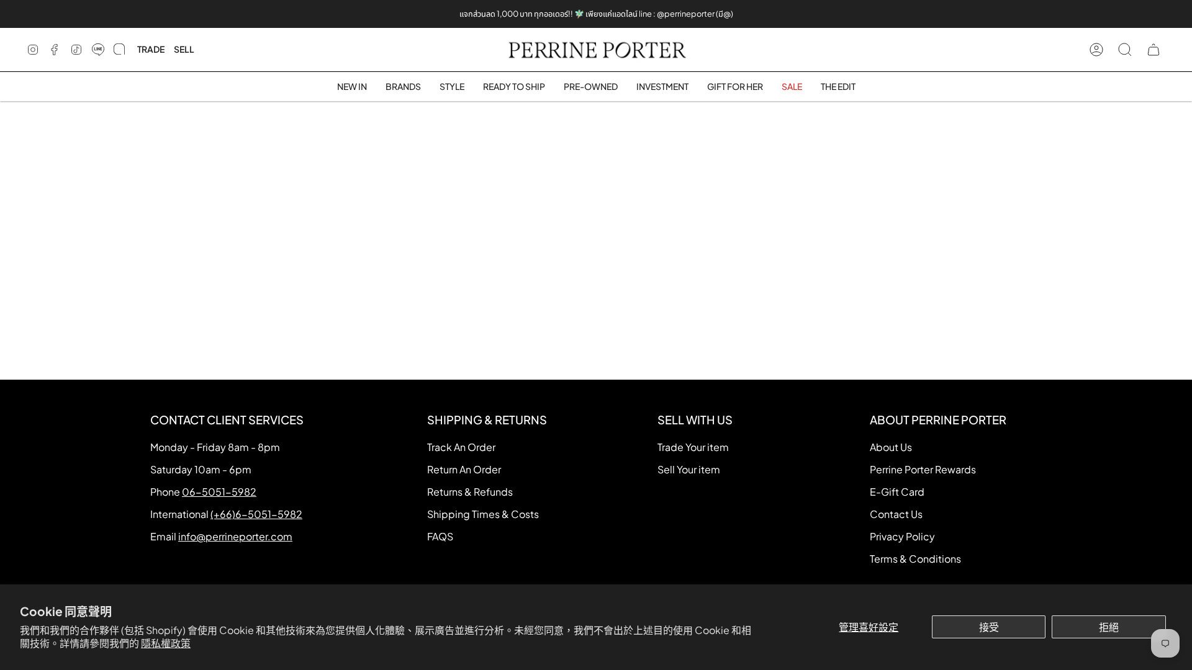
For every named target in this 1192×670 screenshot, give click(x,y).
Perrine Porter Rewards (923, 469)
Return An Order (464, 469)
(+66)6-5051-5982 (256, 513)
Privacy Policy (902, 536)
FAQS (440, 536)
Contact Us (896, 513)
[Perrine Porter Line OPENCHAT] (119, 49)
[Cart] (1153, 49)
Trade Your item (693, 446)
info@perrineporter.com (235, 536)
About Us (891, 446)
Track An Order (461, 446)
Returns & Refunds (470, 491)
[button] (403, 86)
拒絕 (1109, 626)
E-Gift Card (897, 491)
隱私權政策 (166, 643)
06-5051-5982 (219, 491)
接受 (989, 626)
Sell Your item (688, 469)
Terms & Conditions (915, 558)
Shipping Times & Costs (483, 513)
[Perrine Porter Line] (98, 49)
